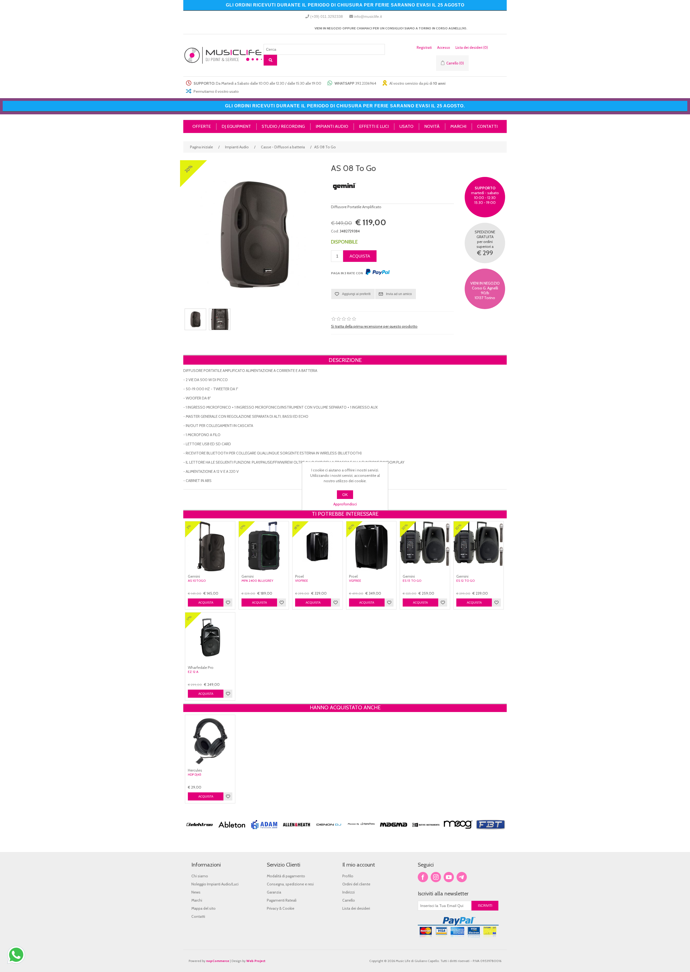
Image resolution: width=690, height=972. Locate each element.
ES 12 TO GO (465, 581)
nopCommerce (217, 961)
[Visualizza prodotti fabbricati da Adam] (264, 831)
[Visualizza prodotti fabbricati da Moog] (458, 831)
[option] (199, 834)
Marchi (196, 900)
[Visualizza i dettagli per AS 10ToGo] (210, 546)
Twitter (436, 877)
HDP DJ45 (194, 774)
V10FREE (301, 581)
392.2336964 (365, 83)
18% (296, 527)
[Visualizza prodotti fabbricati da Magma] (393, 831)
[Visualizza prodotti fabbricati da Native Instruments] (425, 831)
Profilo (347, 876)
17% (242, 526)
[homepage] (223, 55)
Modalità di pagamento (286, 876)
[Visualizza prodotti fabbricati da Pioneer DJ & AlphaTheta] (361, 831)
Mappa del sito (203, 908)
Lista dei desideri (356, 908)
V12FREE (355, 581)
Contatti (198, 916)
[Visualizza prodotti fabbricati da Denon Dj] (328, 831)
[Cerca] (270, 60)
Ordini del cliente (356, 884)
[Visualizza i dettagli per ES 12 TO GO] (478, 546)
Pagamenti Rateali (281, 900)
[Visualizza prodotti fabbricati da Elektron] (199, 831)
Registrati (424, 47)
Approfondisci (345, 504)
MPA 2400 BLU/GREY (257, 581)
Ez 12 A (193, 672)
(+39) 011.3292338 (326, 16)
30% (351, 527)
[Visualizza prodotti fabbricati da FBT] (490, 831)
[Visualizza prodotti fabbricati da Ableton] (231, 831)
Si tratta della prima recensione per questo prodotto (374, 326)
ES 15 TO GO (412, 581)
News (196, 892)
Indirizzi (348, 892)
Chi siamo (199, 876)
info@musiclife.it (368, 16)
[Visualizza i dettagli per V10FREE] (317, 546)
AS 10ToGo (197, 581)
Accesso (443, 47)
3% (188, 527)
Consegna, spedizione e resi (290, 884)
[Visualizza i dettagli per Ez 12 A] (210, 637)
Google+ (462, 877)
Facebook (423, 877)
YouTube (449, 877)
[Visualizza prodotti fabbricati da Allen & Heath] (296, 831)
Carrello (348, 900)
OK (345, 494)
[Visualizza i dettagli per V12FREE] (371, 546)
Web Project (255, 961)
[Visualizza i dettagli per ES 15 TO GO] (425, 546)
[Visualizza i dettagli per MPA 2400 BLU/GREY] (264, 546)
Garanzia (274, 892)
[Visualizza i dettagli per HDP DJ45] (210, 740)
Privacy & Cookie (280, 908)
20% (189, 169)
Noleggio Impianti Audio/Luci (215, 884)
